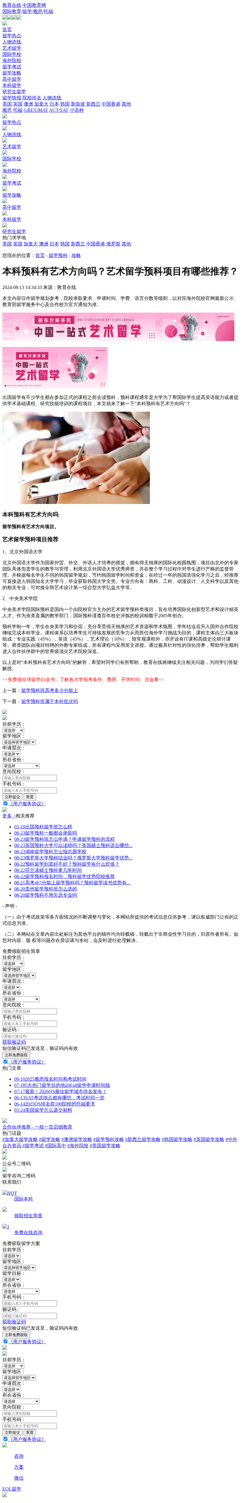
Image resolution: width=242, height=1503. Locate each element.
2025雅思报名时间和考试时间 (50, 1079)
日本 (54, 243)
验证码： (11, 1029)
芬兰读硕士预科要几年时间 (48, 870)
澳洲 (43, 243)
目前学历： (14, 724)
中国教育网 (34, 5)
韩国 (65, 243)
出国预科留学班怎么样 (43, 826)
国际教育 (11, 11)
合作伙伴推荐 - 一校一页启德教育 (37, 1126)
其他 (126, 243)
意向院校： (14, 771)
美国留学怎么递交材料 (43, 1110)
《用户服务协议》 (27, 803)
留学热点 (11, 35)
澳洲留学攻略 (76, 1139)
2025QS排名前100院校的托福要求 (54, 1103)
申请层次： (14, 747)
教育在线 (11, 5)
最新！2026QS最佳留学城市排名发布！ (60, 1091)
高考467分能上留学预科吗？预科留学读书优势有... (72, 882)
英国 (17, 243)
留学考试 (11, 66)
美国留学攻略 (105, 1145)
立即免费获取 (16, 1055)
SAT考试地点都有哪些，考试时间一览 (59, 1097)
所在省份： (14, 759)
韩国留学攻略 (177, 1139)
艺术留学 (11, 48)
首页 (7, 29)
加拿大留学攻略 (20, 1139)
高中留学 (11, 79)
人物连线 (11, 41)
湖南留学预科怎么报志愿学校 (50, 851)
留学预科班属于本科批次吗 (49, 701)
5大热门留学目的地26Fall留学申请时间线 (62, 1085)
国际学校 (11, 54)
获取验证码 (14, 1042)
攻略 (76, 255)
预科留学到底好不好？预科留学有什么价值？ (67, 864)
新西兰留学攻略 (143, 1139)
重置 (30, 797)
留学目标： (14, 1273)
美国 (7, 243)
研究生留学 (14, 91)
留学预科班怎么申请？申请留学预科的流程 (64, 839)
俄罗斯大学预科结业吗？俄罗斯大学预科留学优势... (73, 857)
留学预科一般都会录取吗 (45, 832)
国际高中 (55, 1145)
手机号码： (14, 783)
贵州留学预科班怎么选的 (45, 888)
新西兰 (78, 243)
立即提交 (12, 797)
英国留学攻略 (209, 1139)
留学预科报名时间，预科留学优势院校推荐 (64, 876)
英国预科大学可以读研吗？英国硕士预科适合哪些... (73, 845)
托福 (48, 11)
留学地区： (14, 735)
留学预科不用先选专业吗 (45, 895)
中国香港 (95, 243)
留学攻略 (11, 72)
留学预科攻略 (108, 1139)
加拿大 (31, 243)
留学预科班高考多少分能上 (49, 690)
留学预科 (58, 255)
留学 (27, 11)
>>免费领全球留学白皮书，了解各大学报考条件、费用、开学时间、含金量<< (83, 679)
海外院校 (11, 60)
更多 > (9, 815)
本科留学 (11, 85)
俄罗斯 (113, 243)
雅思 (37, 11)
